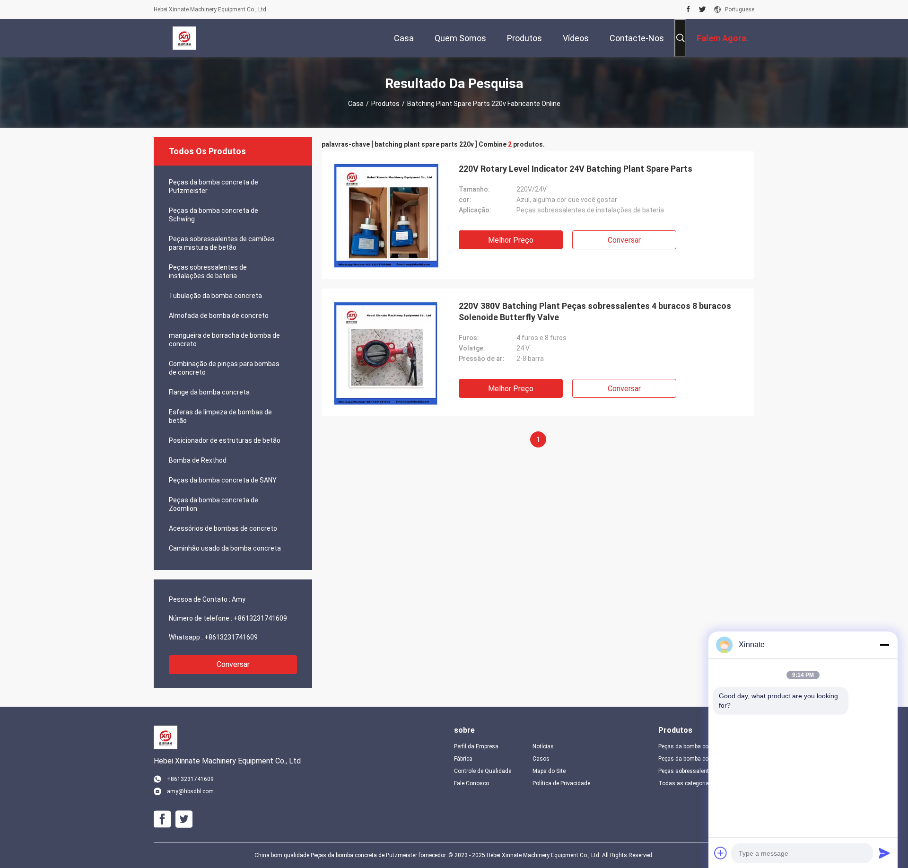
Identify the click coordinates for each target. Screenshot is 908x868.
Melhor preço (510, 240)
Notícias (543, 746)
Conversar (233, 664)
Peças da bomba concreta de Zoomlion (213, 504)
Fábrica (463, 758)
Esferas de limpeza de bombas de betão (220, 416)
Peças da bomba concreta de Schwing (213, 215)
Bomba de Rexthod (198, 460)
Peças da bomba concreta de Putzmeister (213, 186)
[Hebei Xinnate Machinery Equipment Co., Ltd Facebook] (688, 9)
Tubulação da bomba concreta (215, 295)
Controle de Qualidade (482, 771)
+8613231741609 (260, 618)
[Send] (884, 852)
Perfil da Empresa (476, 746)
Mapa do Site (549, 771)
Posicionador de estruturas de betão (224, 440)
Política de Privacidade (561, 783)
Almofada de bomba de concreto (219, 315)
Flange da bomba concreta (209, 392)
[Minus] (884, 644)
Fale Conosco (471, 783)
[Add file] (720, 852)
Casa (356, 103)
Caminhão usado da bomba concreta (225, 548)
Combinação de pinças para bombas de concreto (224, 368)
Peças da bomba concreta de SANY (223, 480)
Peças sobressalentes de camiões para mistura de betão (222, 243)
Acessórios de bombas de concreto (223, 528)
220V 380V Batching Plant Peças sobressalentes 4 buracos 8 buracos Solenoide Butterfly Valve (595, 311)
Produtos (385, 103)
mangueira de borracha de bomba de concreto (224, 340)
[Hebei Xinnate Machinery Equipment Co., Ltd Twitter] (702, 9)
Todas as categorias (685, 783)
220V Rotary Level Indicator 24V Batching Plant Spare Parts (575, 169)
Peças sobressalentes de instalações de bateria (208, 271)
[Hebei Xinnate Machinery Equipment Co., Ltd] (184, 38)
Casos (541, 758)
